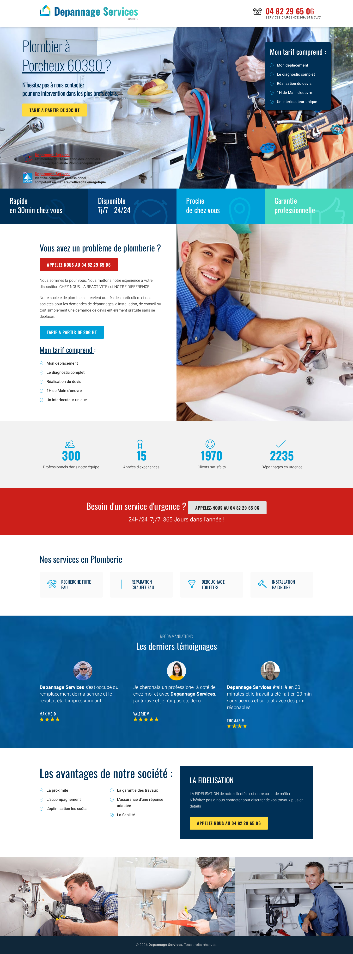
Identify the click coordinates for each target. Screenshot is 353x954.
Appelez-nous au (227, 508)
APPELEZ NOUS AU (79, 265)
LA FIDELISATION (212, 780)
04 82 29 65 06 (290, 11)
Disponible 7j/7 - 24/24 (114, 205)
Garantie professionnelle (294, 205)
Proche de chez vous (203, 205)
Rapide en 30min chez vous (36, 205)
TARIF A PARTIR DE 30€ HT (54, 110)
